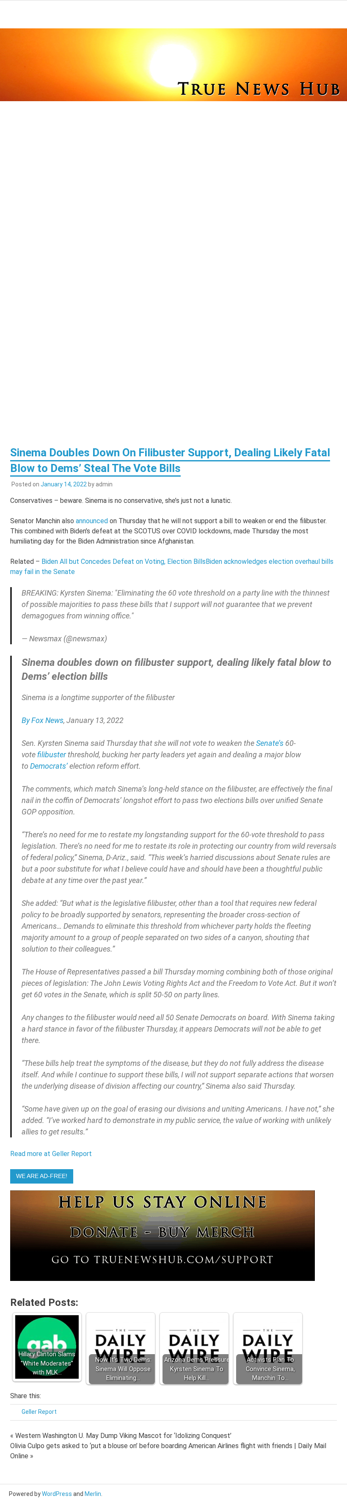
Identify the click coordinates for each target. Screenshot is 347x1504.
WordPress (57, 1493)
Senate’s (270, 743)
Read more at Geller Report (51, 1154)
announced (92, 521)
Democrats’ (49, 766)
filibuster (51, 754)
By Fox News (42, 720)
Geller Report (39, 1411)
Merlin (93, 1493)
